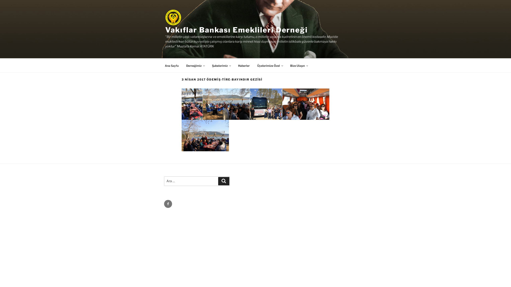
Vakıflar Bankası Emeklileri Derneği (236, 30)
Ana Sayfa (172, 65)
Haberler (244, 65)
